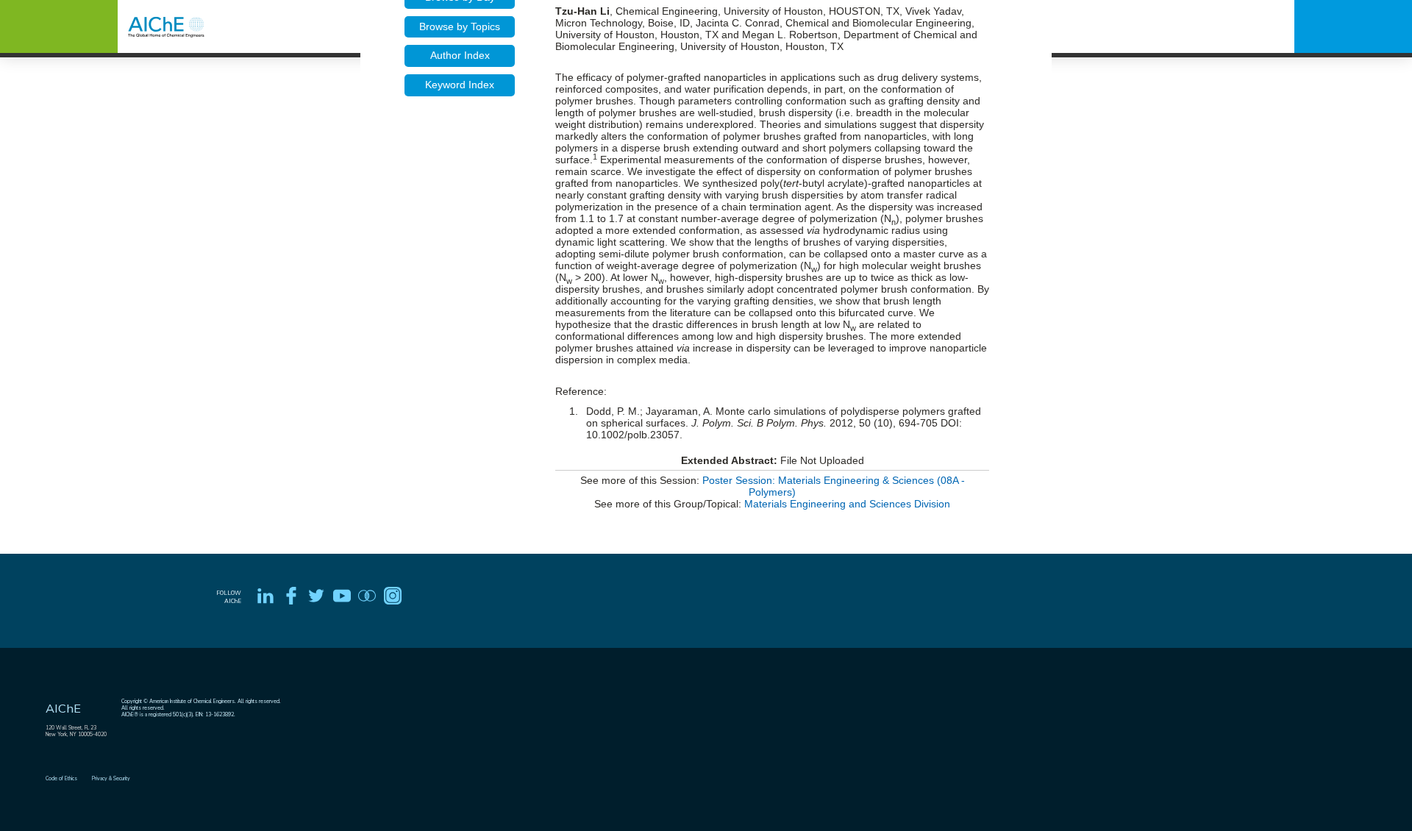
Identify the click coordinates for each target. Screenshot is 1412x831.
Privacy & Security (111, 778)
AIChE (63, 708)
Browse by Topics (459, 26)
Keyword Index (459, 84)
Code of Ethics (61, 778)
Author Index (460, 55)
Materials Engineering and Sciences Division (847, 504)
